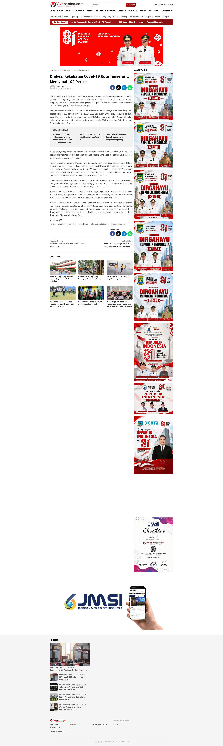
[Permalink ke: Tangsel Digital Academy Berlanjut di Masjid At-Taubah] (70, 654)
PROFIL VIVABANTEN (58, 731)
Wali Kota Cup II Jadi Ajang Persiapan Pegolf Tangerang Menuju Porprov (62, 304)
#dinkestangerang (58, 224)
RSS (116, 725)
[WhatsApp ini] (130, 87)
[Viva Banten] (70, 4)
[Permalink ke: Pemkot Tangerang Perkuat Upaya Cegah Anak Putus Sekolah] (63, 267)
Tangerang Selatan (57, 668)
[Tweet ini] (118, 87)
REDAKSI (73, 725)
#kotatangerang (119, 224)
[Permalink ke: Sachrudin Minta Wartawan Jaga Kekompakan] (120, 267)
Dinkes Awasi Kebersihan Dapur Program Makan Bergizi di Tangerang (116, 137)
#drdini (71, 224)
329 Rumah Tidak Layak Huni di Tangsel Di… (72, 678)
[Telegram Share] (124, 87)
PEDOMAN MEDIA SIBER (98, 725)
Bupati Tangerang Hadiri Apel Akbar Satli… (72, 698)
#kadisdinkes (83, 224)
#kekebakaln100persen (100, 224)
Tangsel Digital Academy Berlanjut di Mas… (69, 670)
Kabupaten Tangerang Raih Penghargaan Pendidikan (169, 22)
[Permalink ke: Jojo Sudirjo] (52, 87)
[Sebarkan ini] (112, 87)
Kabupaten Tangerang (67, 685)
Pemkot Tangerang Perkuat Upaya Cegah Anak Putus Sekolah (62, 278)
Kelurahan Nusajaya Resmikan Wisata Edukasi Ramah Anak (67, 243)
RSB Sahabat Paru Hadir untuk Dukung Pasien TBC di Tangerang (91, 304)
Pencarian (131, 4)
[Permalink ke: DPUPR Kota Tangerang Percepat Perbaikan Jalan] (91, 267)
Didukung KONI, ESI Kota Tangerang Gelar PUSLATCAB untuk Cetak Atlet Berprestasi (120, 304)
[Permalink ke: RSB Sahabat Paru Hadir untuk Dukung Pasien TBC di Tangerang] (91, 293)
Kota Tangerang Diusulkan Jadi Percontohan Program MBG (91, 137)
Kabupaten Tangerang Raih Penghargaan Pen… (71, 688)
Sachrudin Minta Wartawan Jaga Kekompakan (118, 277)
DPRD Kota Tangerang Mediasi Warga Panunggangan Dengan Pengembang (118, 243)
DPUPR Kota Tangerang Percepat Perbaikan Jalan (89, 277)
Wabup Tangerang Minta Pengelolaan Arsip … (70, 708)
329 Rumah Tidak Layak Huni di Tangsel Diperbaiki (116, 22)
